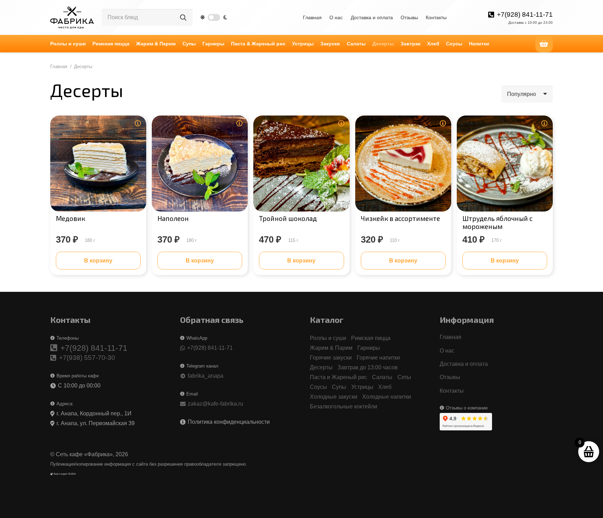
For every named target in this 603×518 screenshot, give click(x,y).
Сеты (404, 377)
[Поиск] (183, 17)
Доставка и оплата (372, 17)
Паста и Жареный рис (338, 377)
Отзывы (409, 17)
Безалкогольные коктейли (343, 406)
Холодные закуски (333, 397)
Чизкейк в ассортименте (400, 218)
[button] (343, 43)
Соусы (318, 387)
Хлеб (385, 387)
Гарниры (368, 348)
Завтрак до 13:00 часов (367, 367)
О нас (336, 17)
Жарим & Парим (331, 348)
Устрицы (362, 387)
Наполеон (173, 218)
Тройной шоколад (288, 218)
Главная (312, 17)
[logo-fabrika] (72, 17)
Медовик (70, 218)
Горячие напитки (378, 358)
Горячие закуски (331, 358)
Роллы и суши (328, 338)
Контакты (436, 17)
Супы (339, 387)
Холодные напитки (386, 397)
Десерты (321, 367)
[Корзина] (544, 43)
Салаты (382, 377)
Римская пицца (370, 338)
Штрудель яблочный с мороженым (497, 222)
